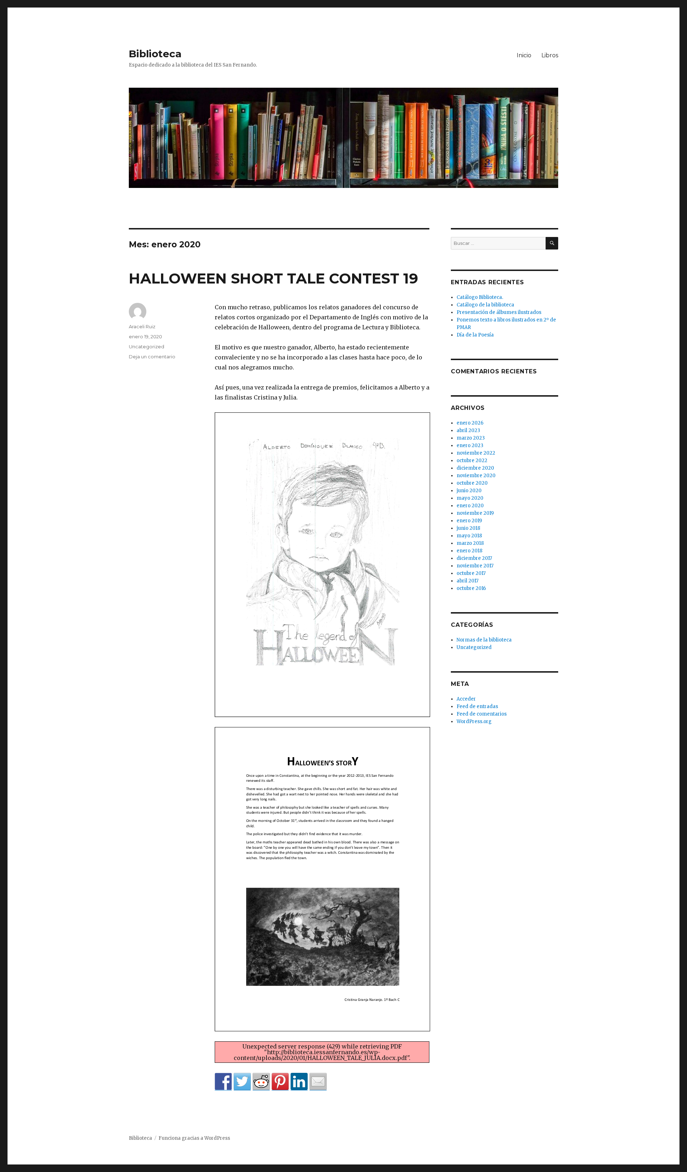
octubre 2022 (472, 460)
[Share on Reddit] (261, 1081)
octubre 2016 (471, 588)
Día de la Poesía (475, 335)
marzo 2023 (471, 438)
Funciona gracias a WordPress (194, 1138)
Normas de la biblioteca (484, 640)
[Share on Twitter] (242, 1081)
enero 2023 (470, 445)
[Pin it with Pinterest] (280, 1081)
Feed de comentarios (482, 714)
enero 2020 (470, 506)
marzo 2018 (470, 543)
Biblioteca (155, 54)
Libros (549, 55)
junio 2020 (469, 491)
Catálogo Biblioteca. (480, 297)
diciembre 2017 (474, 558)
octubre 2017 (471, 573)
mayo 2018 (469, 536)
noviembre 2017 (475, 566)
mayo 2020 (470, 498)
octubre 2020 (472, 483)
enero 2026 (470, 423)
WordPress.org (474, 721)
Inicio (524, 55)
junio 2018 (468, 528)
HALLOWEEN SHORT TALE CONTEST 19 (273, 278)
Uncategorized (146, 346)
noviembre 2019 (475, 513)
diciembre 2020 (475, 468)
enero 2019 (469, 521)
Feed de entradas (477, 706)
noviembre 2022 (476, 453)
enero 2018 (469, 551)
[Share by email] (318, 1081)
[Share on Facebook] (223, 1081)
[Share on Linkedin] (299, 1081)
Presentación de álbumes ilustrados (499, 312)
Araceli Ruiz (142, 326)
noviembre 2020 (476, 476)
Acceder (466, 699)
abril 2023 (468, 430)
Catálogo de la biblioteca (485, 305)
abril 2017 (467, 581)
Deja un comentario (152, 356)
